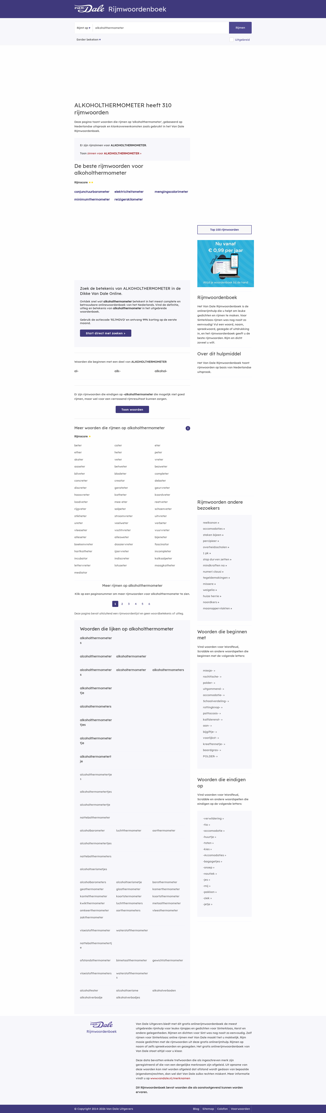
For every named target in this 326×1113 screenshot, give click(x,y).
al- (76, 371)
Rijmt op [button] (82, 28)
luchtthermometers (129, 903)
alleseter (80, 537)
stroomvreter (124, 516)
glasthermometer (128, 889)
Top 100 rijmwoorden (224, 229)
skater (78, 459)
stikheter (80, 516)
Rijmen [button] (240, 27)
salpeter (120, 509)
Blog (196, 1109)
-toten (207, 843)
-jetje (206, 904)
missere (208, 584)
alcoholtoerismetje (129, 882)
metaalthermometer (166, 903)
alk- (118, 371)
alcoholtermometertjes (95, 843)
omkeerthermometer (94, 910)
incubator (81, 558)
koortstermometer (128, 896)
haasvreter (82, 494)
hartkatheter (83, 551)
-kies (206, 849)
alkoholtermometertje (95, 758)
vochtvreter (123, 530)
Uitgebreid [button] (242, 39)
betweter (121, 466)
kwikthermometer (92, 903)
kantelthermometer (93, 896)
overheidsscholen (215, 547)
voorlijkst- (210, 738)
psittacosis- (211, 713)
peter (158, 452)
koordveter (162, 494)
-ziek (206, 898)
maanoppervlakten (216, 608)
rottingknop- (211, 707)
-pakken (209, 892)
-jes (205, 879)
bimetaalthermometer (131, 960)
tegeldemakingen (215, 577)
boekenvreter (83, 544)
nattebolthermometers (95, 856)
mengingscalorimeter (171, 192)
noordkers (210, 602)
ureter (78, 523)
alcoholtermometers (95, 706)
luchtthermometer (128, 830)
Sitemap (208, 1109)
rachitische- (211, 676)
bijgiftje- (209, 732)
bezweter (161, 466)
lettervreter (82, 565)
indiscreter (122, 558)
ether (78, 452)
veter (118, 459)
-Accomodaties (213, 855)
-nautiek (209, 873)
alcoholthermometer (96, 656)
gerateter (121, 488)
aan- (206, 725)
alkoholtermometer (131, 656)
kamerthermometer (166, 889)
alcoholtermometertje (95, 804)
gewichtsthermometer (167, 960)
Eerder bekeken (87, 39)
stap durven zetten (216, 559)
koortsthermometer (165, 896)
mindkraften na (214, 565)
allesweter (122, 537)
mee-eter (121, 502)
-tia (205, 824)
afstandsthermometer (95, 960)
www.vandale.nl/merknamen (170, 1078)
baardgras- (211, 750)
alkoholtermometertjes (96, 791)
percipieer (210, 541)
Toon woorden (132, 409)
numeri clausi (212, 571)
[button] (188, 428)
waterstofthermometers (132, 975)
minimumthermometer (92, 199)
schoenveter (163, 509)
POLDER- (209, 756)
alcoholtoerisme (127, 990)
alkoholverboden (164, 990)
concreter (81, 480)
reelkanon (210, 522)
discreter (80, 488)
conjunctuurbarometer (91, 192)
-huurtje (208, 837)
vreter (159, 459)
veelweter (121, 523)
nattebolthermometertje (96, 945)
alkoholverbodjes (128, 997)
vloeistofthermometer (95, 930)
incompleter (163, 551)
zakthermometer (91, 917)
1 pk (206, 553)
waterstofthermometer (132, 930)
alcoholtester (89, 990)
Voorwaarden (240, 1109)
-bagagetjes (211, 861)
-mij (205, 886)
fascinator (162, 544)
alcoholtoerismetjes (93, 869)
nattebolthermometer (95, 817)
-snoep (207, 867)
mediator (80, 572)
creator (120, 480)
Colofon (222, 1109)
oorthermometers (128, 910)
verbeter (161, 523)
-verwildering (212, 818)
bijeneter (161, 537)
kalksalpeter (163, 558)
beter (78, 445)
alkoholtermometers (168, 670)
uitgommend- (212, 689)
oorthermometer (163, 830)
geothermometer (92, 889)
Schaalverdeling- (215, 701)
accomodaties (213, 528)
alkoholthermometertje (96, 690)
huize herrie (211, 596)
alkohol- (161, 371)
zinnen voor (113, 153)
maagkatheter (165, 565)
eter (157, 445)
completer (162, 473)
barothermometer (164, 882)
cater (118, 445)
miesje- (208, 670)
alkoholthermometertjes (96, 722)
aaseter (79, 466)
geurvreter (162, 488)
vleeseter (80, 530)
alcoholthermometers (96, 672)
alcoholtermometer (131, 670)
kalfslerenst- (211, 719)
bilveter (79, 473)
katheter (121, 494)
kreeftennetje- (213, 744)
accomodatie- (212, 695)
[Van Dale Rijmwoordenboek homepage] (91, 9)
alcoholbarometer (92, 830)
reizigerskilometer (129, 199)
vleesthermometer (165, 910)
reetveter (161, 502)
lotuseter (121, 565)
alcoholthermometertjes (96, 777)
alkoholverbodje (91, 997)
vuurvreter (162, 530)
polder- (208, 683)
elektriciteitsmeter (129, 192)
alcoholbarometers (93, 882)
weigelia (209, 590)
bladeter (120, 473)
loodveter (81, 502)
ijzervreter (122, 551)
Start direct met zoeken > (105, 333)
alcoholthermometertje (96, 740)
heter (118, 452)
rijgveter (80, 509)
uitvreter (161, 516)
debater (160, 480)
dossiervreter (124, 544)
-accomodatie (212, 830)
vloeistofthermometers (95, 973)
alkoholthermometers (96, 640)
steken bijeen (212, 535)
